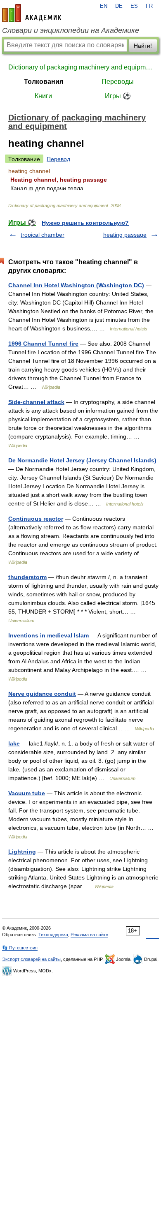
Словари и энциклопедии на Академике (70, 30)
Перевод (58, 159)
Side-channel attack (36, 402)
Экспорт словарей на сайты (31, 959)
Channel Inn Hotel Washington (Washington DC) (76, 285)
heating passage (125, 234)
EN (103, 6)
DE (119, 6)
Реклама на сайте (89, 934)
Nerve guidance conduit (42, 693)
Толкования (43, 81)
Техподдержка (53, 934)
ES (134, 6)
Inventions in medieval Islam (48, 635)
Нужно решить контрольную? (85, 222)
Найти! (143, 45)
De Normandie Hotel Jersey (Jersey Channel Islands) (82, 460)
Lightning (22, 851)
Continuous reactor (35, 518)
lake (14, 743)
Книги (43, 95)
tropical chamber (42, 234)
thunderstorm (27, 577)
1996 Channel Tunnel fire (43, 343)
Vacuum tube (26, 793)
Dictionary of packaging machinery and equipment (80, 67)
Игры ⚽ (118, 95)
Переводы (118, 81)
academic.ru (32, 13)
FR (149, 6)
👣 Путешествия (20, 947)
